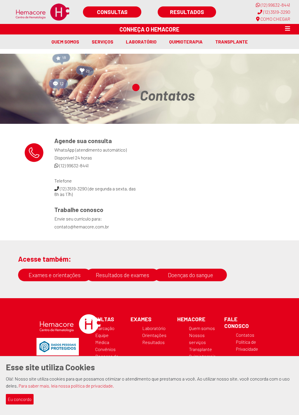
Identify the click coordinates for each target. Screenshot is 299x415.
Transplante (231, 41)
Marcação (104, 328)
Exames (141, 319)
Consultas (112, 11)
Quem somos (65, 41)
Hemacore (191, 319)
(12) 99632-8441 (275, 5)
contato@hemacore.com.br (81, 226)
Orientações (154, 335)
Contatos (245, 335)
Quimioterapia (186, 41)
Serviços (102, 41)
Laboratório (141, 41)
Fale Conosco (236, 322)
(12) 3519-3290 (276, 12)
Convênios (105, 349)
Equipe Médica (102, 338)
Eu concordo (20, 399)
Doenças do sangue (190, 275)
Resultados (187, 11)
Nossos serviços (197, 338)
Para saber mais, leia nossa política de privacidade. (66, 385)
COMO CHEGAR (275, 19)
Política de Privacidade (247, 345)
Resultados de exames (122, 275)
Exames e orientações (55, 275)
